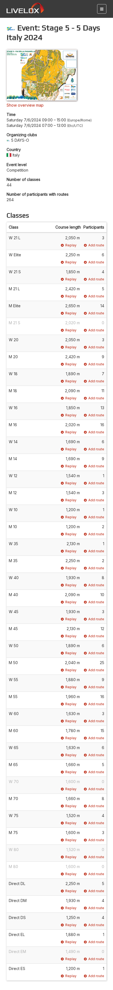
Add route (96, 245)
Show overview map (25, 105)
